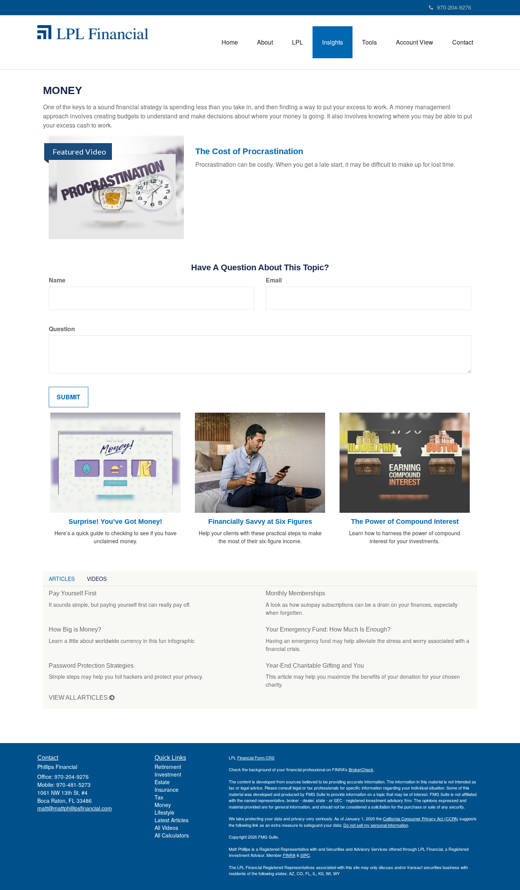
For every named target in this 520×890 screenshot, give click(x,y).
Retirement (168, 766)
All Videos (166, 827)
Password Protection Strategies (91, 665)
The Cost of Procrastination (249, 151)
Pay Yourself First (72, 593)
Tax (159, 797)
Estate (162, 782)
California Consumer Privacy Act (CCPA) (420, 818)
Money (163, 805)
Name (57, 280)
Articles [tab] (62, 578)
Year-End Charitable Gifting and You (315, 665)
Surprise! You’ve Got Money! (115, 521)
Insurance (167, 789)
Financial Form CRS (255, 757)
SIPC (305, 855)
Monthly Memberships (295, 593)
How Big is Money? (75, 629)
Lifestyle (164, 812)
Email (274, 280)
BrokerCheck (361, 769)
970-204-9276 (454, 7)
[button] (264, 42)
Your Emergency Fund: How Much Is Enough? (328, 629)
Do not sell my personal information (375, 825)
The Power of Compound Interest (405, 521)
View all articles (79, 697)
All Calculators (172, 835)
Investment (168, 774)
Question (62, 329)
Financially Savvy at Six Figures (260, 521)
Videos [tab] (97, 578)
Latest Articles (171, 820)
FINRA (289, 855)
